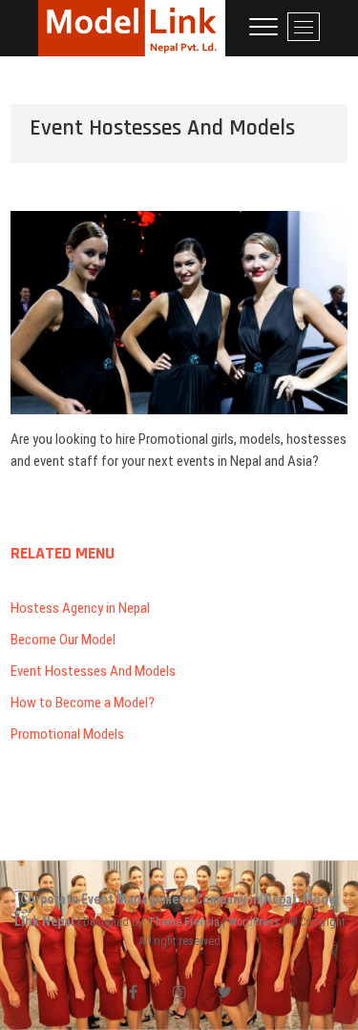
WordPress (254, 922)
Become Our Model (63, 639)
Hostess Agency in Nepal (80, 608)
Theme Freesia (184, 922)
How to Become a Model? (83, 702)
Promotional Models (67, 734)
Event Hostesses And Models (93, 671)
